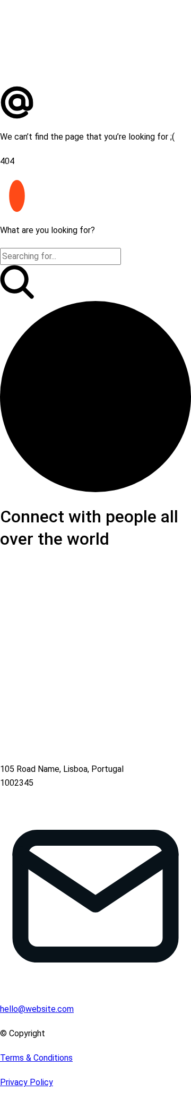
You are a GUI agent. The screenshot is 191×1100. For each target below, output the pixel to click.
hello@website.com (37, 1009)
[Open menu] (184, 79)
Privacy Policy (26, 1082)
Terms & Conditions (36, 1058)
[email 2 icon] (95, 103)
